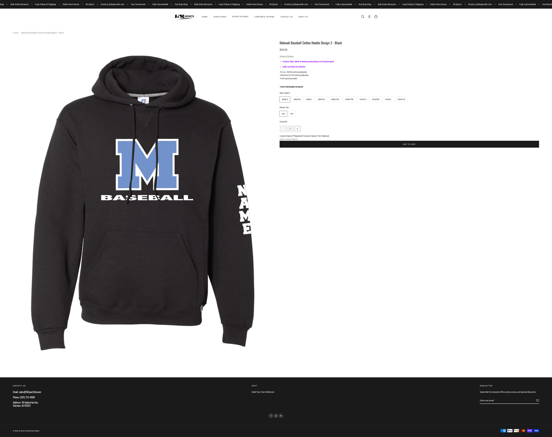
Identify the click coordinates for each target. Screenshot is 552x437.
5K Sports (22, 431)
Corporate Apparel (264, 17)
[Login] (369, 16)
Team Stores (219, 17)
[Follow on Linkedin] (281, 416)
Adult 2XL (335, 99)
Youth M (375, 99)
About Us (303, 17)
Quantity (283, 122)
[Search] (362, 16)
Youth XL (401, 99)
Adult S (285, 99)
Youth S (363, 99)
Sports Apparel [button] (240, 17)
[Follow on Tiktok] (276, 416)
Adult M (297, 99)
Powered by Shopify (32, 431)
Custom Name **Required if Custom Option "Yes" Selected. (304, 136)
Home (205, 17)
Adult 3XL (349, 99)
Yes (283, 114)
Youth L (388, 99)
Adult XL (321, 99)
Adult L (309, 99)
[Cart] (375, 16)
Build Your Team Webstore (263, 392)
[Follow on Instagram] (271, 416)
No (292, 114)
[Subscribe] (537, 400)
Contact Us (286, 17)
